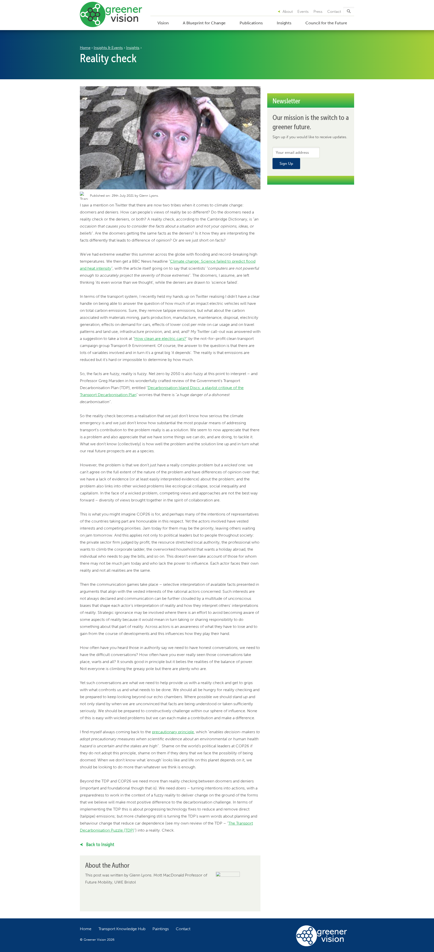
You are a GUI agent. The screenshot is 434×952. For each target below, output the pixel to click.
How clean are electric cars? (160, 338)
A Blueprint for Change (204, 23)
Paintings (160, 928)
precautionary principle (173, 731)
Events (303, 11)
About (288, 11)
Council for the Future (326, 23)
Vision (163, 23)
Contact (334, 11)
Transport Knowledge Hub (121, 928)
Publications (251, 23)
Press (317, 11)
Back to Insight (99, 844)
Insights (284, 23)
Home (85, 47)
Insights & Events (108, 47)
